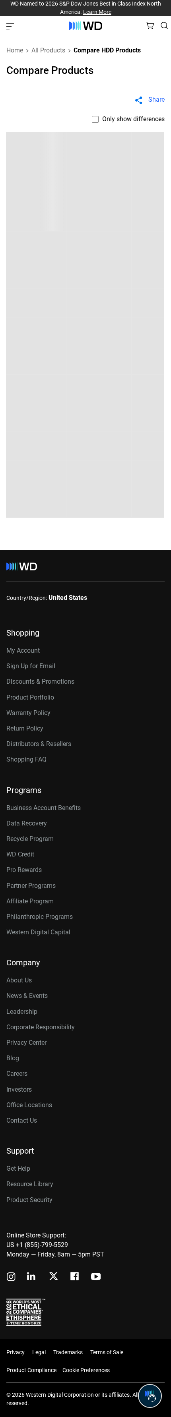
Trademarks (68, 1352)
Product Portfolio (30, 697)
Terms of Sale (106, 1352)
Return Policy (24, 728)
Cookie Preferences (86, 1370)
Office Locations (29, 1105)
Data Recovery (26, 823)
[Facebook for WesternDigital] (75, 1277)
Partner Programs (31, 885)
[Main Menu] (11, 26)
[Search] (164, 25)
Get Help (18, 1168)
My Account (23, 650)
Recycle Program (30, 839)
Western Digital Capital (38, 932)
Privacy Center (26, 1042)
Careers (16, 1073)
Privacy (15, 1352)
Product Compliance (31, 1370)
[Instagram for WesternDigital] (11, 1277)
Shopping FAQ (26, 759)
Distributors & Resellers (38, 744)
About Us (19, 980)
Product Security (29, 1200)
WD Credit (20, 854)
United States (68, 597)
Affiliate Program (30, 901)
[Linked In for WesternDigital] (32, 1277)
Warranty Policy (28, 713)
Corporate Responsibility (40, 1027)
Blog (12, 1058)
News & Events (27, 995)
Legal (39, 1352)
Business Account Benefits (43, 808)
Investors (19, 1089)
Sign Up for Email (30, 666)
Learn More (97, 12)
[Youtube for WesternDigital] (96, 1277)
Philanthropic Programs (39, 916)
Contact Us (21, 1120)
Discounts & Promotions (40, 681)
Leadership (21, 1011)
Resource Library (29, 1184)
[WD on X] (53, 1276)
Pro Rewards (24, 870)
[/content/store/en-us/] (85, 25)
